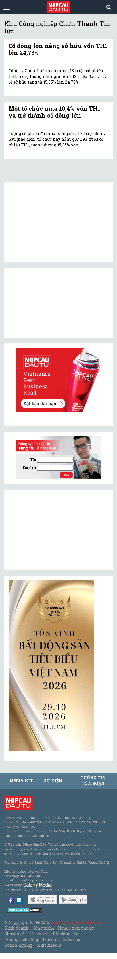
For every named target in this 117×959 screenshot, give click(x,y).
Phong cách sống (21, 939)
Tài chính (39, 933)
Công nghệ (43, 928)
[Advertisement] (51, 530)
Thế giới (50, 939)
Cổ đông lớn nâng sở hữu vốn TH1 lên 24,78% (58, 49)
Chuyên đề (14, 933)
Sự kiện (53, 780)
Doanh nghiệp (18, 945)
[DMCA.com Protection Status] (24, 909)
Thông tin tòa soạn (93, 780)
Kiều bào (71, 939)
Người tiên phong (76, 928)
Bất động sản (66, 933)
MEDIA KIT (21, 780)
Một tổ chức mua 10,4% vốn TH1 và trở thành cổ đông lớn (55, 112)
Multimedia (49, 945)
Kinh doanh (16, 928)
